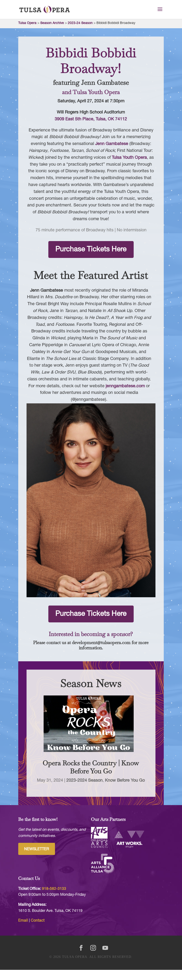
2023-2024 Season (84, 781)
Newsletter (36, 849)
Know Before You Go (125, 781)
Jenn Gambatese (111, 144)
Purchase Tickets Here (91, 249)
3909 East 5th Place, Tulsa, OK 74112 (91, 119)
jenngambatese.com (125, 386)
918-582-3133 (54, 889)
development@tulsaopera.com (101, 642)
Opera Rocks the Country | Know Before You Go (91, 767)
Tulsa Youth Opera (129, 158)
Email (23, 920)
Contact (38, 920)
